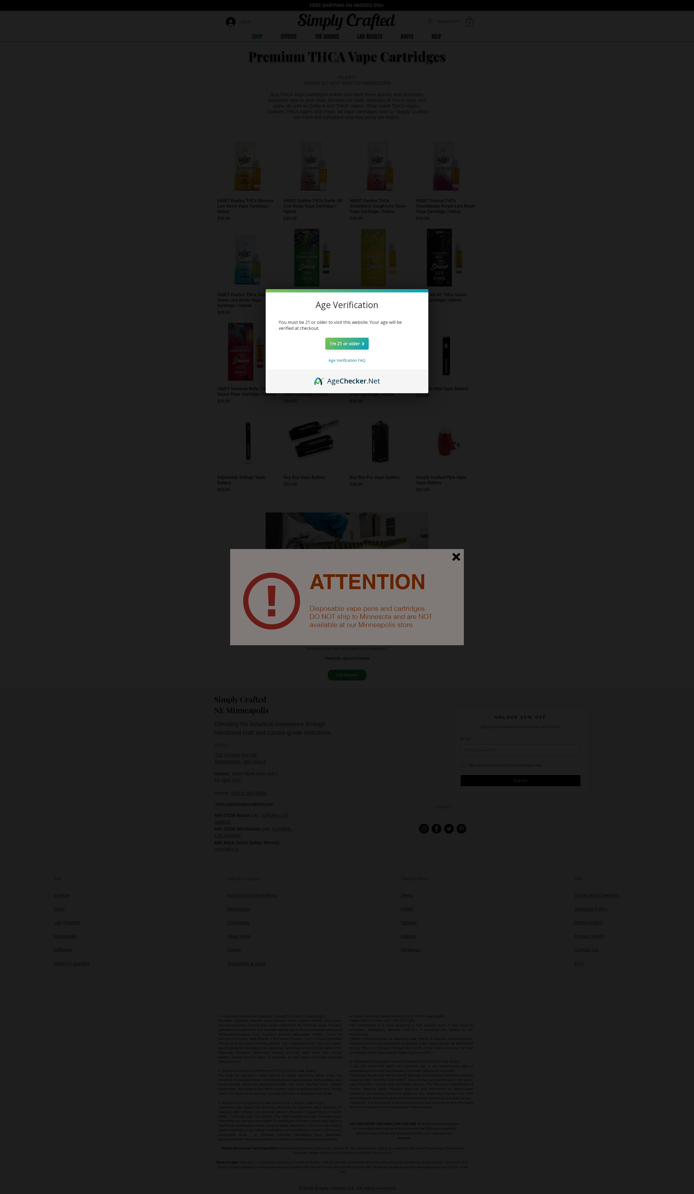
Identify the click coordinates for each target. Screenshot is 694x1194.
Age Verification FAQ (347, 360)
